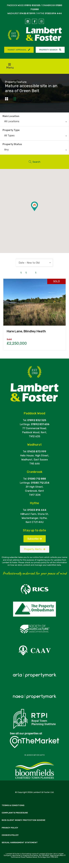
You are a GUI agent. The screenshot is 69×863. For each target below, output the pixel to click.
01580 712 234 (40, 482)
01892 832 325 (36, 420)
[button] (38, 211)
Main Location (11, 116)
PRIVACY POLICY (10, 828)
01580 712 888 (37, 478)
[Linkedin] (27, 21)
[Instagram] (41, 21)
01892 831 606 (40, 424)
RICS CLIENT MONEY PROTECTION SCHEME (23, 820)
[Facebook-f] (34, 21)
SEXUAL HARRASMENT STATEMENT (20, 842)
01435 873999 (27, 13)
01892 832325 (32, 5)
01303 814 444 (53, 13)
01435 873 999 (36, 451)
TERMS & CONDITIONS (13, 805)
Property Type (11, 130)
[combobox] (34, 122)
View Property (34, 316)
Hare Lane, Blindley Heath (26, 331)
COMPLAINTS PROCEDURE (15, 813)
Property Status (12, 144)
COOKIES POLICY (10, 835)
